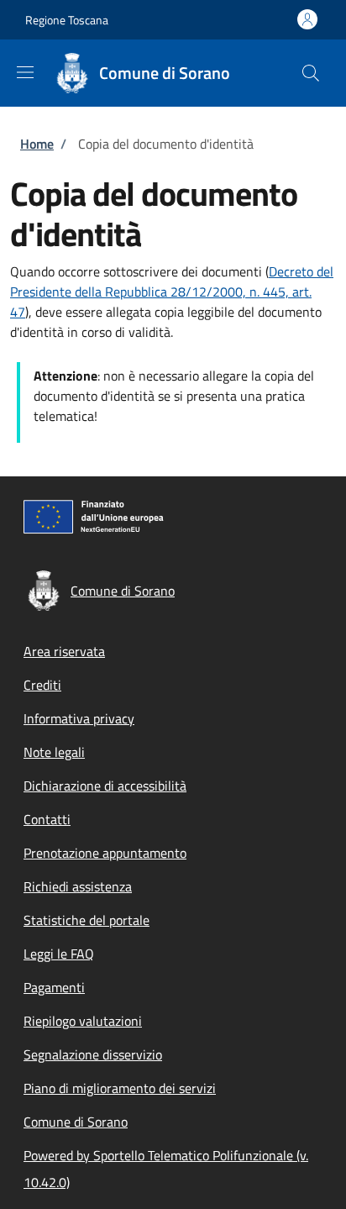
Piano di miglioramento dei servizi (120, 1088)
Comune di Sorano (76, 1122)
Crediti (42, 685)
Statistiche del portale (86, 920)
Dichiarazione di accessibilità (105, 785)
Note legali (54, 752)
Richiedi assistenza (78, 886)
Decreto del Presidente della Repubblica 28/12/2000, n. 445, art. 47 (171, 291)
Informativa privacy (79, 718)
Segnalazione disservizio (93, 1054)
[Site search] (311, 73)
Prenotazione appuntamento (105, 853)
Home (37, 144)
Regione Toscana (66, 20)
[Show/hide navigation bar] (25, 72)
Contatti (47, 819)
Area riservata (64, 651)
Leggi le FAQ (59, 954)
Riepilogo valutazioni (83, 1021)
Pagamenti (54, 987)
